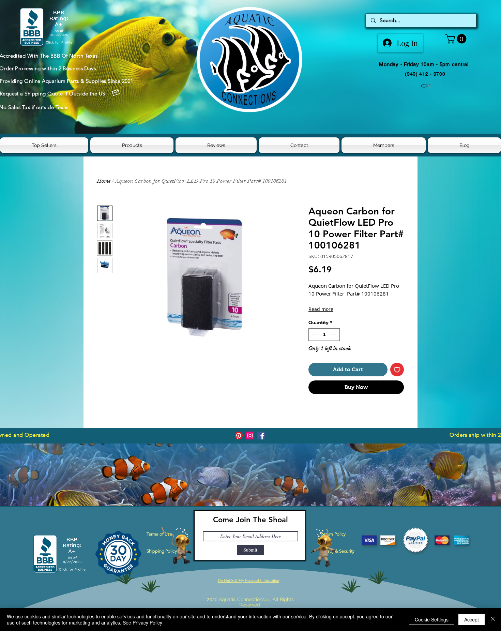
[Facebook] (261, 435)
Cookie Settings (432, 619)
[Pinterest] (239, 435)
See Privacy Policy (142, 622)
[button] (457, 39)
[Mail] (116, 93)
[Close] (493, 619)
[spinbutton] (324, 335)
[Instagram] (250, 435)
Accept (471, 619)
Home (104, 181)
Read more (320, 309)
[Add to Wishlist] (397, 369)
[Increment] (334, 335)
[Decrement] (313, 335)
